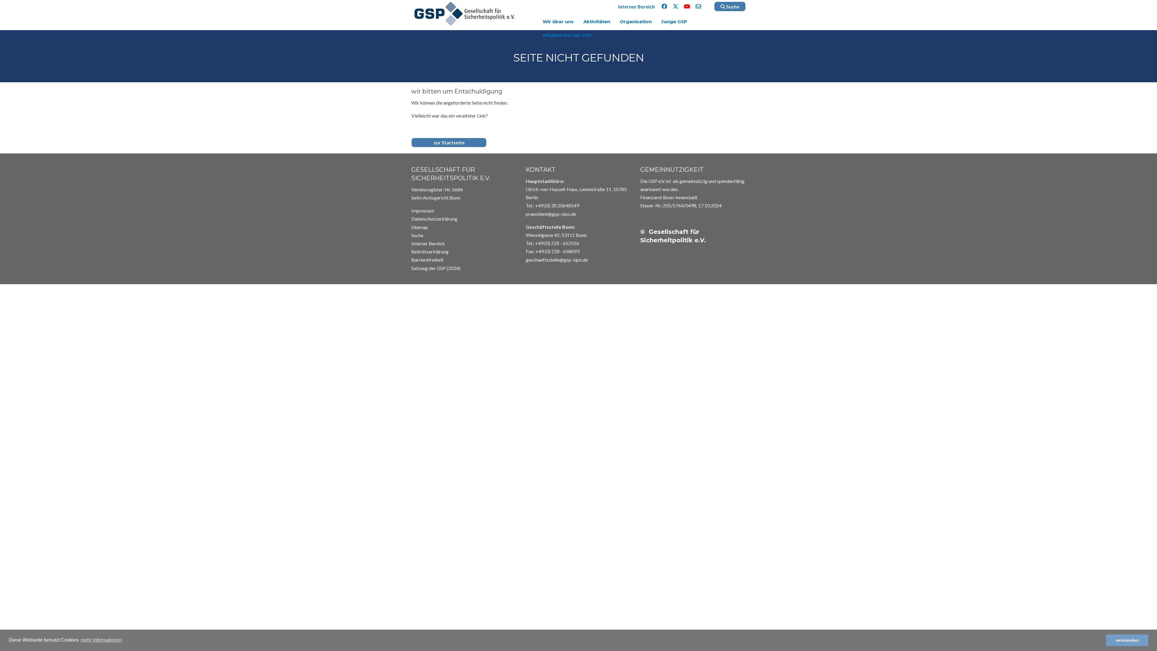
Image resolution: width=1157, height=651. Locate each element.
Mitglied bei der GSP (567, 35)
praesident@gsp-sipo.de (551, 214)
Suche (732, 6)
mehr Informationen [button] (101, 640)
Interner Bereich (636, 6)
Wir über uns (558, 21)
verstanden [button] (1127, 640)
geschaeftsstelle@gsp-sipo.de (557, 260)
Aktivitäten (596, 21)
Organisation (636, 21)
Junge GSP (674, 21)
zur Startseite (449, 142)
